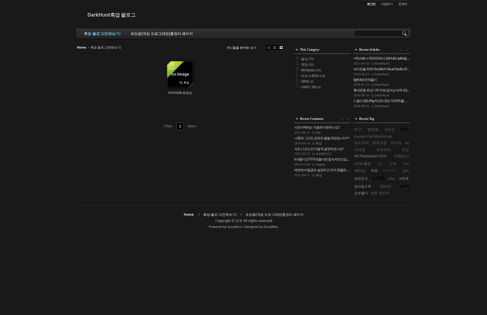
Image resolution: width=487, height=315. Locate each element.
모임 (405, 149)
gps (406, 170)
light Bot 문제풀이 (365, 80)
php (391, 178)
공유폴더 (361, 193)
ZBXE (307, 81)
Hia (318, 132)
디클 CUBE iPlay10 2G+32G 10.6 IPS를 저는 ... (381, 101)
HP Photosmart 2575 (370, 156)
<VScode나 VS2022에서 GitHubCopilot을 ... (381, 58)
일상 (307, 58)
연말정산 (401, 155)
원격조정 (379, 142)
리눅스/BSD (313, 75)
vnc (406, 163)
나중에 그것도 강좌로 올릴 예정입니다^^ (321, 138)
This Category (309, 50)
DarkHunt (382, 63)
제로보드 (383, 149)
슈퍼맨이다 (323, 153)
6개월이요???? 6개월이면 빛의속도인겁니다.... (322, 159)
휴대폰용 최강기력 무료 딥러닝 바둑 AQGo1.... (381, 90)
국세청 (359, 149)
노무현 (378, 178)
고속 (392, 163)
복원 (374, 170)
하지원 (396, 142)
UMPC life (311, 87)
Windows (311, 70)
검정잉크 (361, 178)
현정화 (373, 129)
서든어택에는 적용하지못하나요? (316, 127)
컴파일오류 (362, 186)
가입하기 (387, 4)
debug (359, 170)
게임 (307, 64)
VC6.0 (389, 129)
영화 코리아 (379, 192)
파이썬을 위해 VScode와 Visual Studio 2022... (381, 69)
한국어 (403, 4)
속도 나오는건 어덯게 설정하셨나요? (319, 149)
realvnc (390, 170)
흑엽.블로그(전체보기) (102, 33)
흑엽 (319, 143)
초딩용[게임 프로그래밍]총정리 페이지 (161, 33)
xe (407, 142)
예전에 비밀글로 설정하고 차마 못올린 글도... (322, 170)
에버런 (385, 186)
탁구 (358, 129)
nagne (320, 164)
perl (404, 186)
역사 (404, 129)
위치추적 (361, 142)
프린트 (404, 178)
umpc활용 (362, 163)
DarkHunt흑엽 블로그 (111, 14)
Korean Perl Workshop (373, 136)
